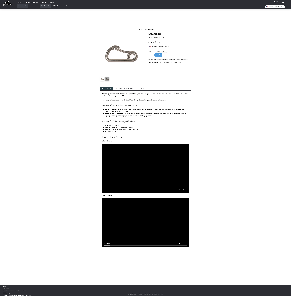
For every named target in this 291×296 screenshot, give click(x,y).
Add (157, 55)
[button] (276, 1)
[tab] (106, 88)
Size (150, 51)
